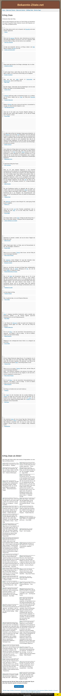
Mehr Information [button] (27, 695)
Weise (10, 331)
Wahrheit (6, 95)
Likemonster (17, 690)
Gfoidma (12, 690)
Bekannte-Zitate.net (30, 4)
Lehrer (29, 397)
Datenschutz (29, 691)
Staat (5, 314)
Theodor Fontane (8, 293)
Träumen (18, 252)
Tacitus (6, 32)
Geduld (16, 268)
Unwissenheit (29, 79)
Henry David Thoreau (8, 255)
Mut (27, 268)
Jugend (5, 396)
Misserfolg (27, 29)
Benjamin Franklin (8, 262)
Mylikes (46, 690)
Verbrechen (8, 201)
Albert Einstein (7, 183)
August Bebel (7, 248)
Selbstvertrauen (7, 80)
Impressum (23, 691)
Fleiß (18, 217)
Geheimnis (8, 260)
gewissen (12, 38)
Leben (17, 79)
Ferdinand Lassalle (8, 287)
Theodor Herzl (7, 197)
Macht (23, 152)
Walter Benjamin (7, 336)
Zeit (18, 134)
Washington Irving (8, 159)
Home (3, 10)
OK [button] (57, 694)
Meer (15, 420)
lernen (12, 419)
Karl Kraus (6, 402)
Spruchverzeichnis (33, 690)
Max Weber (6, 318)
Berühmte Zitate (24, 690)
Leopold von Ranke (8, 65)
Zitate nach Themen (10, 10)
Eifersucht (14, 323)
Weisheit (10, 104)
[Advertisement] (21, 33)
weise (14, 48)
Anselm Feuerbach (8, 74)
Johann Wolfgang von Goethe (10, 220)
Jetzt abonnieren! (19, 686)
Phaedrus (6, 390)
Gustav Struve (7, 89)
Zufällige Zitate (29, 10)
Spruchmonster (40, 690)
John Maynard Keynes (9, 107)
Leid (15, 209)
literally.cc (51, 690)
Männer (7, 134)
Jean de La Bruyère (8, 42)
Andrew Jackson (7, 144)
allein (21, 97)
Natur (14, 210)
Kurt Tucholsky (7, 165)
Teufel (7, 395)
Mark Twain (6, 82)
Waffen (8, 270)
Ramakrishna (7, 426)
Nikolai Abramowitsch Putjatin (10, 271)
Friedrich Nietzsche (8, 99)
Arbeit (26, 189)
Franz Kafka (7, 299)
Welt (34, 47)
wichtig (28, 399)
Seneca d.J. (7, 204)
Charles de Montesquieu (9, 49)
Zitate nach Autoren (20, 10)
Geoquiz (56, 690)
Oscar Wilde (7, 116)
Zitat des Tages (37, 10)
